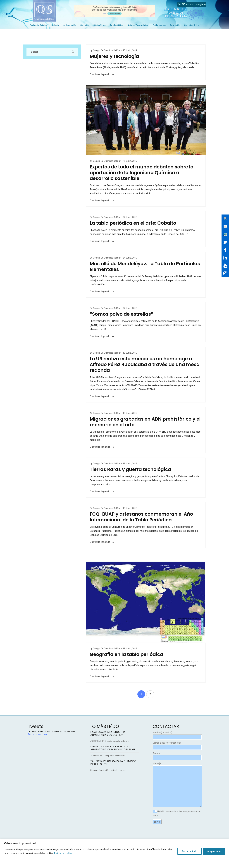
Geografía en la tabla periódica (126, 654)
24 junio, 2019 (130, 217)
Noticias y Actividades (137, 25)
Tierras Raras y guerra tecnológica (130, 469)
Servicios (84, 25)
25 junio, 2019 (130, 50)
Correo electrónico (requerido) (167, 743)
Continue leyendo (100, 74)
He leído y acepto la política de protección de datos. (176, 813)
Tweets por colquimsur (37, 734)
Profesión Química (38, 25)
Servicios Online (191, 25)
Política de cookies (63, 853)
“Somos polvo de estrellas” (121, 314)
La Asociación (69, 25)
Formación (175, 25)
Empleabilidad (116, 25)
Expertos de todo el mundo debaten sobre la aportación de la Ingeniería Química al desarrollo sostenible (141, 172)
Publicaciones (159, 25)
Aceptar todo (214, 851)
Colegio (55, 25)
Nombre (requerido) (162, 732)
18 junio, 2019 (130, 648)
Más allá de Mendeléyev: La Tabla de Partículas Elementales (145, 266)
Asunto (156, 753)
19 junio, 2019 (130, 353)
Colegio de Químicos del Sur (107, 50)
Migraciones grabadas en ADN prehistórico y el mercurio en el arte (145, 422)
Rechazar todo (189, 851)
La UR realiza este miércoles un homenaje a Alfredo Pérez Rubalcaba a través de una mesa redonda (145, 364)
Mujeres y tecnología (114, 56)
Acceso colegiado (195, 4)
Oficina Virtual (99, 25)
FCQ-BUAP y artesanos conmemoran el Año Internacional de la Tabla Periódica (141, 517)
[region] (114, 848)
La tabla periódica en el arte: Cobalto (133, 223)
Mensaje (157, 763)
